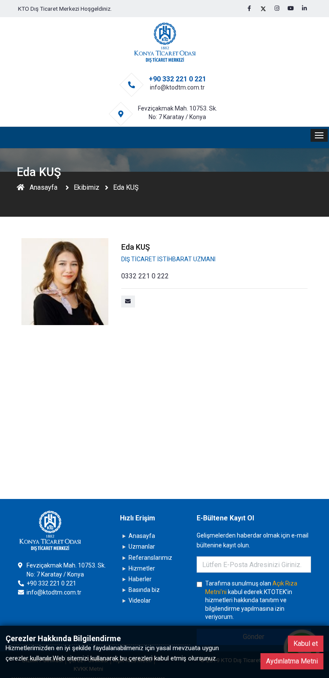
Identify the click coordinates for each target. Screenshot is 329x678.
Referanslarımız (150, 557)
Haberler (140, 579)
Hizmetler (142, 568)
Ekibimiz (86, 187)
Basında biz (144, 589)
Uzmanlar (142, 546)
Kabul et (305, 643)
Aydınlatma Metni (292, 661)
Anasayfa (43, 187)
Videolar (140, 600)
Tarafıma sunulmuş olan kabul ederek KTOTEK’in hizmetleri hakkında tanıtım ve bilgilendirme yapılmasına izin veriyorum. (251, 600)
